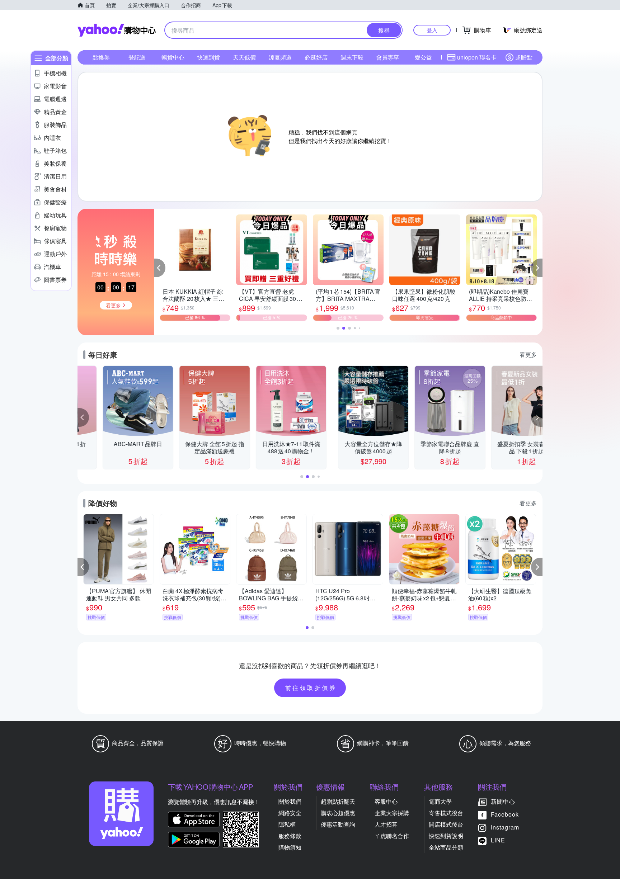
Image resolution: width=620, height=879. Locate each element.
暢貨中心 (172, 57)
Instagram (505, 827)
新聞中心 (503, 801)
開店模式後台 (446, 824)
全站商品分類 (446, 847)
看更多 (528, 354)
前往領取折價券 (311, 688)
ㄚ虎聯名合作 (392, 836)
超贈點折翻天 (338, 801)
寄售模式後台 (446, 813)
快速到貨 (208, 57)
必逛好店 (316, 57)
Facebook (505, 814)
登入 (432, 30)
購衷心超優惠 (338, 813)
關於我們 (289, 801)
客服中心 (386, 801)
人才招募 (386, 824)
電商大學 (440, 801)
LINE (498, 840)
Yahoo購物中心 (117, 30)
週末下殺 (351, 57)
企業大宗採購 (392, 813)
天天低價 (244, 57)
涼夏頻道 (280, 57)
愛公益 (423, 57)
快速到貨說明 (446, 836)
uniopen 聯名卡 (477, 57)
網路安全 (289, 813)
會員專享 (387, 57)
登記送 (137, 57)
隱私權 (287, 824)
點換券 (101, 57)
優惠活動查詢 (338, 824)
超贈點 (523, 57)
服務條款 (289, 836)
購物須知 (289, 847)
